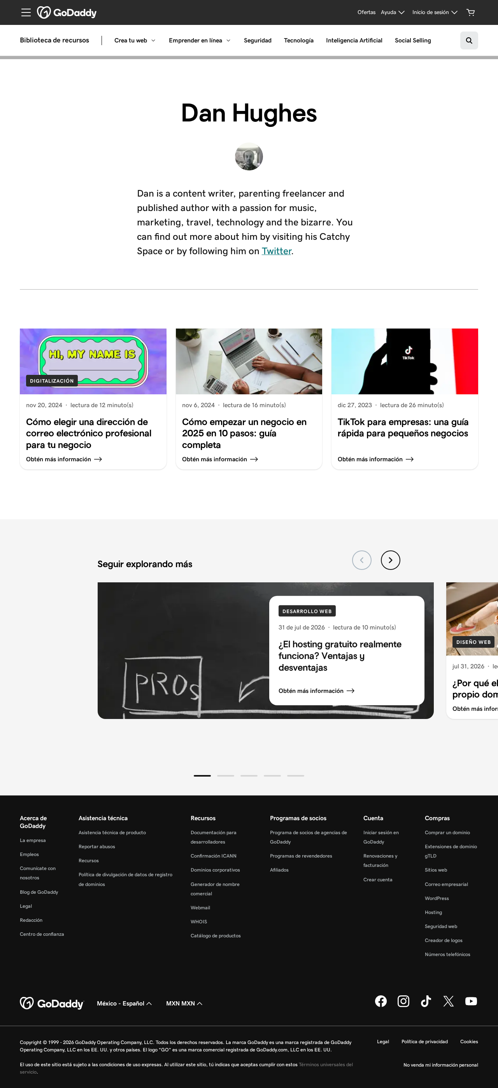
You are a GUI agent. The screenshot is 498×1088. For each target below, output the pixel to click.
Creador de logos (444, 940)
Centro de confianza (42, 934)
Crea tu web (130, 40)
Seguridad (258, 40)
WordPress (437, 898)
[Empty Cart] (470, 12)
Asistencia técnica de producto (112, 832)
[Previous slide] (362, 560)
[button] (202, 776)
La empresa (33, 840)
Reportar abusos (97, 846)
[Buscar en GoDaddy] (469, 40)
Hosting (433, 912)
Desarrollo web (307, 611)
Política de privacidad (425, 1041)
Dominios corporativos (215, 870)
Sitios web (436, 870)
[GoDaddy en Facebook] (381, 1005)
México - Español (120, 1003)
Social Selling (413, 40)
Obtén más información (311, 690)
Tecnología (299, 40)
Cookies (469, 1041)
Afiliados (279, 870)
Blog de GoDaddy (39, 892)
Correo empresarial (446, 884)
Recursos (89, 860)
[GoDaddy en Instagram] (403, 1005)
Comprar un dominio (447, 832)
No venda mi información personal (440, 1065)
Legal (26, 906)
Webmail (200, 907)
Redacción (31, 920)
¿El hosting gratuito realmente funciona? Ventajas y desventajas (340, 655)
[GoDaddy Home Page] (52, 1003)
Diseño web (473, 642)
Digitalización (52, 381)
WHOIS (199, 922)
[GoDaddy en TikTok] (426, 1005)
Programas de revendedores (301, 856)
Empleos (29, 854)
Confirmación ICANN (214, 856)
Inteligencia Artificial (354, 40)
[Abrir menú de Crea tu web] (153, 40)
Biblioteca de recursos (54, 40)
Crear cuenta (378, 879)
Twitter (276, 251)
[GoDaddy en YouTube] (471, 1005)
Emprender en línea (195, 40)
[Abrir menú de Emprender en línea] (228, 40)
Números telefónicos (447, 954)
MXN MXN (180, 1003)
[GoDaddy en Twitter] (449, 1005)
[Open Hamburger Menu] (23, 12)
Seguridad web (441, 926)
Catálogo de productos (216, 936)
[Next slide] (390, 560)
